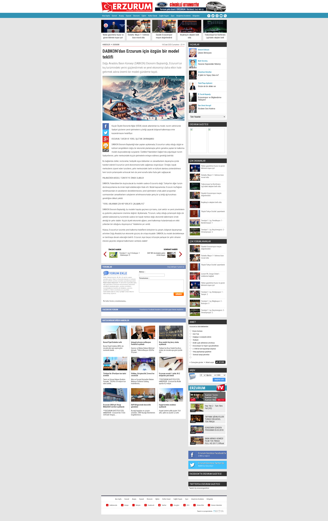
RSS (188, 505)
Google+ (176, 505)
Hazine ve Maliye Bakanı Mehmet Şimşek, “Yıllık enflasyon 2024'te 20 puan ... (143, 350)
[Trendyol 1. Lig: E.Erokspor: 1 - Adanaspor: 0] (113, 257)
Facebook (151, 505)
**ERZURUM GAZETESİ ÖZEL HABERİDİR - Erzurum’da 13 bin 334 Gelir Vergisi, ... (114, 413)
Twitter (164, 505)
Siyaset (128, 16)
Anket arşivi (210, 362)
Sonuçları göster (197, 362)
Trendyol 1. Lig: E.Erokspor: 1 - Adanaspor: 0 (129, 254)
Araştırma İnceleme (183, 16)
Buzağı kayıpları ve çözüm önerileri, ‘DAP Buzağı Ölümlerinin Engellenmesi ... (143, 413)
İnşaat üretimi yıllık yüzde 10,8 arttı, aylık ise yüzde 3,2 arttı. (170, 412)
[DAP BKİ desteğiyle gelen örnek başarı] (171, 257)
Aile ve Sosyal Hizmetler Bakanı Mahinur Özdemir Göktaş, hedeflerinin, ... (142, 381)
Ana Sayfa (106, 16)
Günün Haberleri (216, 505)
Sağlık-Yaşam (164, 16)
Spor (172, 16)
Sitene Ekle (200, 505)
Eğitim (144, 16)
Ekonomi (136, 16)
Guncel (114, 16)
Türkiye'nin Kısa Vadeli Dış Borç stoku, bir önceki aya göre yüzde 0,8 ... (170, 350)
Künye (126, 505)
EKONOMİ (116, 45)
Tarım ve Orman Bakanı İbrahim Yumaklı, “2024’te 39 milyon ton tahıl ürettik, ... (114, 381)
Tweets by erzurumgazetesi (199, 488)
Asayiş (121, 16)
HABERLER (106, 45)
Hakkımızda (113, 505)
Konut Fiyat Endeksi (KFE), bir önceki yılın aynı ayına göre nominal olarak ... (113, 348)
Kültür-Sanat (152, 16)
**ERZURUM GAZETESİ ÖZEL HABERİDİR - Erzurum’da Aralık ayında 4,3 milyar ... (170, 381)
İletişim (138, 505)
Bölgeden (196, 16)
